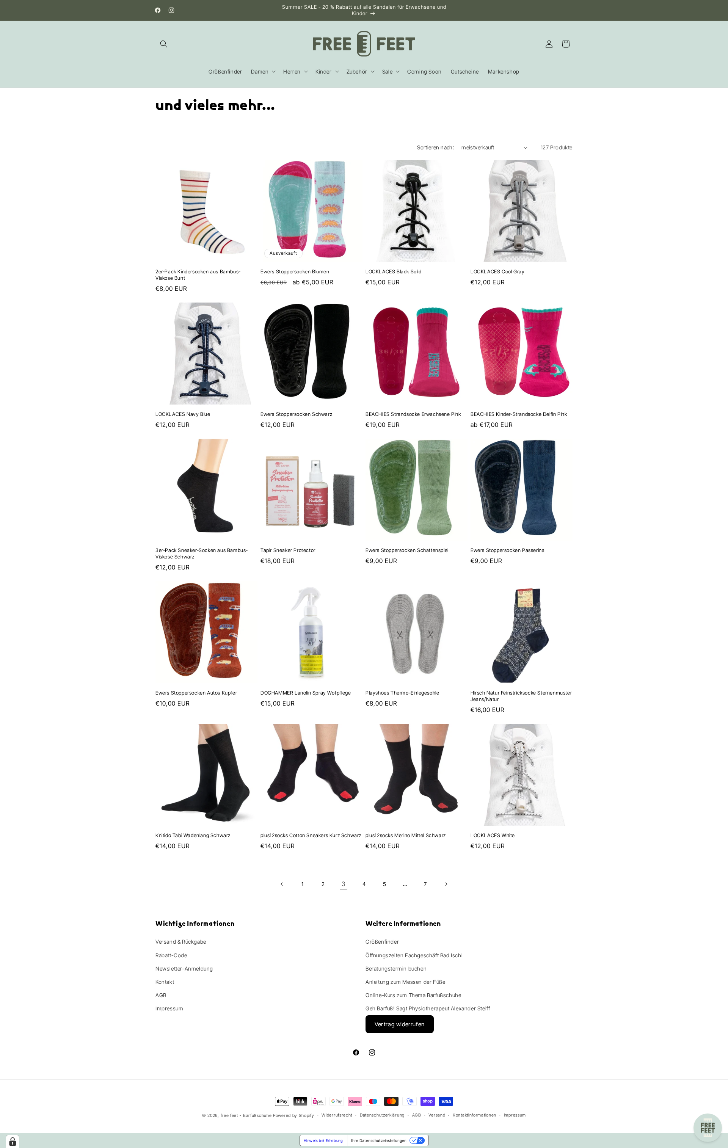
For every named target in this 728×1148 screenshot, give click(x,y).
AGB (160, 995)
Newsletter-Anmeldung (184, 968)
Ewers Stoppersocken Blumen (294, 271)
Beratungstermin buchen (396, 968)
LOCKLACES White (493, 835)
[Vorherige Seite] (282, 884)
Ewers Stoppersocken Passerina (507, 550)
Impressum (169, 1008)
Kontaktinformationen (474, 1115)
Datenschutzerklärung (382, 1115)
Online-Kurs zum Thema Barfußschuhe (413, 995)
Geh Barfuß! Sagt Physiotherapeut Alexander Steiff (428, 1008)
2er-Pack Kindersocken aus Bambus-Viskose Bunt (198, 274)
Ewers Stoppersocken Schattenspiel (407, 550)
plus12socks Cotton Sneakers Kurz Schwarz (310, 835)
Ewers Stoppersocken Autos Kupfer (196, 693)
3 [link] (343, 884)
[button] (163, 44)
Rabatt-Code (171, 955)
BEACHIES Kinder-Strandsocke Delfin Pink (519, 414)
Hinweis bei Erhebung (323, 1140)
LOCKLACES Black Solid (394, 271)
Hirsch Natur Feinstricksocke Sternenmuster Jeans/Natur (521, 696)
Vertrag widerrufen (400, 1024)
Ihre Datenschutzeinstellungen (378, 1140)
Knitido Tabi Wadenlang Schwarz (193, 835)
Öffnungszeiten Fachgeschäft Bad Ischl (414, 955)
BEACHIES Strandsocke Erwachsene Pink (413, 414)
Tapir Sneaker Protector (287, 550)
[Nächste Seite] (446, 884)
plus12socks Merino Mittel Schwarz (406, 835)
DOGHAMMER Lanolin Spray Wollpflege (305, 693)
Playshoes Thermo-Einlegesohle (402, 693)
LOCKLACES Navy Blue (182, 414)
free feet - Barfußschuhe (246, 1115)
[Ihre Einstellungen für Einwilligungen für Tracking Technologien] (12, 1141)
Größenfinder (382, 941)
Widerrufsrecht (337, 1115)
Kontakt (164, 982)
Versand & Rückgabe (180, 941)
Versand (436, 1115)
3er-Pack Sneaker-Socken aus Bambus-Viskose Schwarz (201, 553)
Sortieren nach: (435, 147)
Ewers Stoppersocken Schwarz (296, 414)
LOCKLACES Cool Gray (497, 271)
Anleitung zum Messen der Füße (405, 982)
